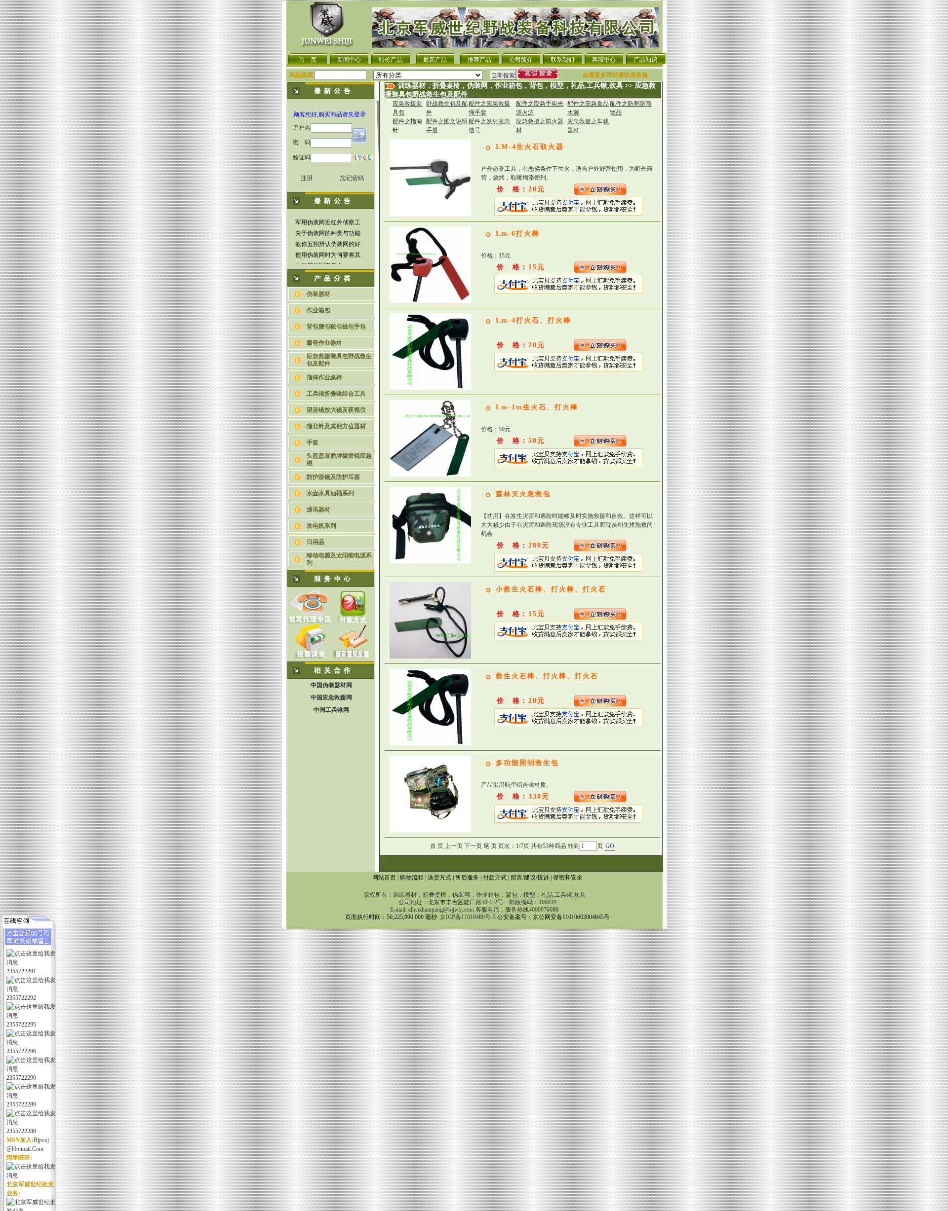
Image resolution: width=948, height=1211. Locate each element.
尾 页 (490, 846)
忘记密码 (352, 178)
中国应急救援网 (331, 697)
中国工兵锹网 (331, 709)
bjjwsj (41, 1140)
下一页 (473, 846)
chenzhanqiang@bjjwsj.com (441, 909)
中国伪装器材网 (331, 685)
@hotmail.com (24, 1149)
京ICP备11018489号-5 (468, 917)
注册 (307, 178)
